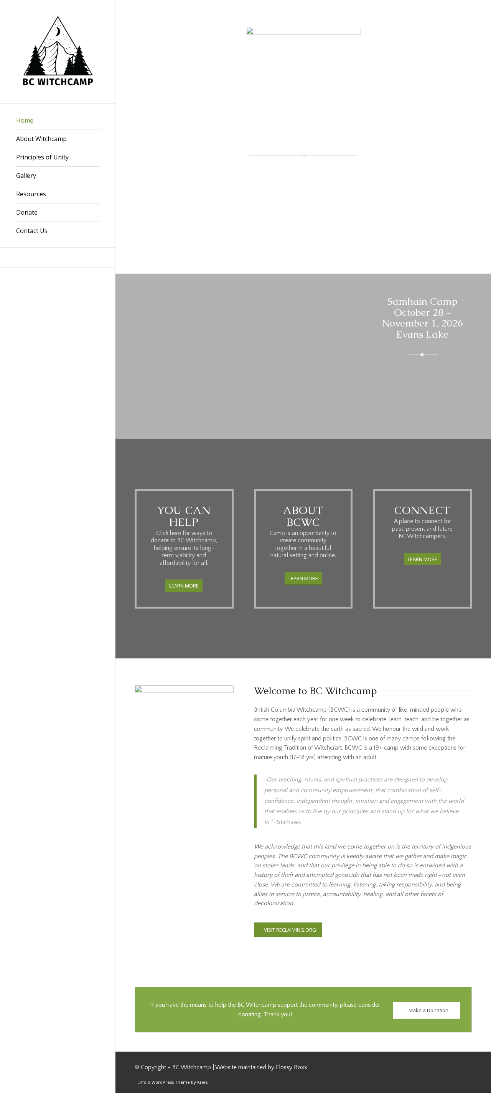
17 (277, 392)
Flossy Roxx (291, 1067)
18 (283, 392)
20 (295, 392)
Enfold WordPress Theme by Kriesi (173, 1082)
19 (289, 392)
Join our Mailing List (262, 190)
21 (302, 392)
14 (259, 392)
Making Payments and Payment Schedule (331, 218)
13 (252, 392)
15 (265, 392)
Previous (151, 346)
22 (308, 392)
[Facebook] (57, 257)
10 (234, 392)
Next (335, 346)
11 (240, 392)
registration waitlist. (322, 232)
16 (271, 392)
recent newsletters (280, 204)
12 (246, 392)
